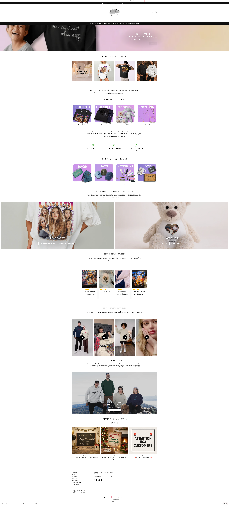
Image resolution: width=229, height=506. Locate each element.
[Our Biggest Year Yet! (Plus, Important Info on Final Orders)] (86, 440)
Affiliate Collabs (75, 484)
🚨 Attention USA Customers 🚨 (143, 457)
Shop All (152, 43)
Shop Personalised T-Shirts (66, 243)
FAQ (111, 19)
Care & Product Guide (76, 482)
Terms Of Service (75, 476)
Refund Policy (75, 480)
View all (114, 422)
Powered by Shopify (114, 501)
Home (92, 19)
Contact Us (74, 472)
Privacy (73, 474)
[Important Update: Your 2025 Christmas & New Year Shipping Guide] (114, 440)
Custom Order (133, 19)
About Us (105, 19)
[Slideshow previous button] (82, 283)
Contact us (123, 19)
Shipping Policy (75, 478)
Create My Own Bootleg (47, 243)
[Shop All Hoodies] (114, 393)
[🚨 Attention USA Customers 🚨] (143, 440)
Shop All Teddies (176, 243)
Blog (116, 19)
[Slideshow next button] (147, 283)
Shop (97, 19)
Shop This (164, 243)
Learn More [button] (40, 503)
